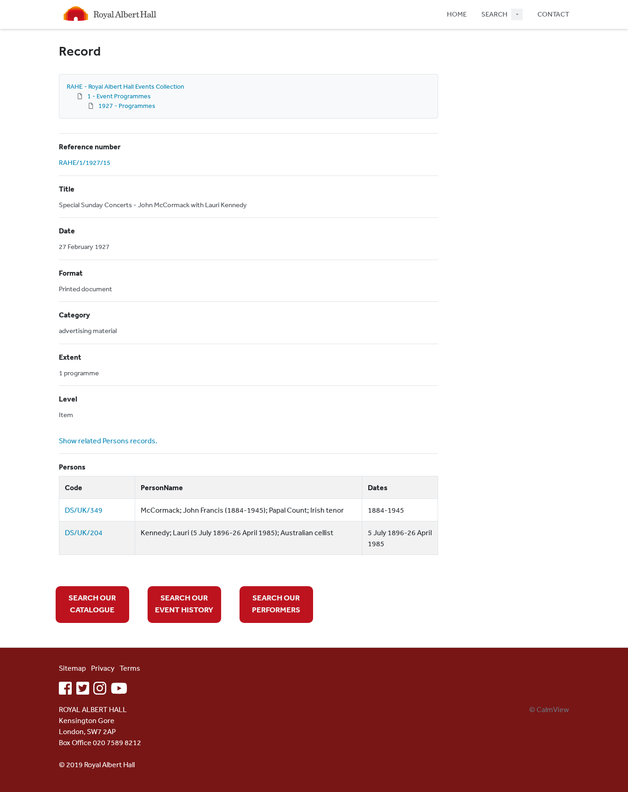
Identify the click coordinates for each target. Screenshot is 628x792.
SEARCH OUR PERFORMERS (276, 603)
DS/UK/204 (84, 532)
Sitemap (72, 668)
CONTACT (553, 14)
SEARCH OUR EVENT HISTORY (184, 603)
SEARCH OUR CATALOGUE (92, 603)
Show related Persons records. (108, 440)
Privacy (102, 668)
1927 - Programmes (126, 106)
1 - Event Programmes (119, 96)
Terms (130, 668)
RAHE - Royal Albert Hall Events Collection (125, 86)
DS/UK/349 (84, 510)
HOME (457, 14)
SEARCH (494, 14)
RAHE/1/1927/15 (84, 162)
